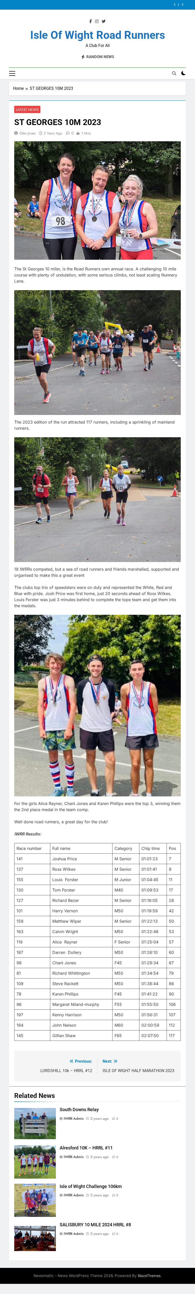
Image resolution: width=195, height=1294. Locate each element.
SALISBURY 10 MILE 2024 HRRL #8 (129, 5)
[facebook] (90, 22)
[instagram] (96, 22)
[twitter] (103, 22)
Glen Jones (28, 133)
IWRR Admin (74, 1118)
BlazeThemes (149, 1275)
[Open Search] (174, 73)
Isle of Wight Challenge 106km (91, 1186)
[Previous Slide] (174, 5)
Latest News (27, 109)
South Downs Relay (79, 1109)
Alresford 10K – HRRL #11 (86, 1147)
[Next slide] (182, 5)
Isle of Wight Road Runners (97, 35)
